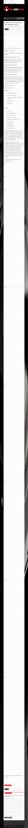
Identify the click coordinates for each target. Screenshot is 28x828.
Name (5, 807)
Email (5, 810)
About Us (5, 826)
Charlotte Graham (9, 26)
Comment (6, 798)
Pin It (19, 29)
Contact (9, 826)
